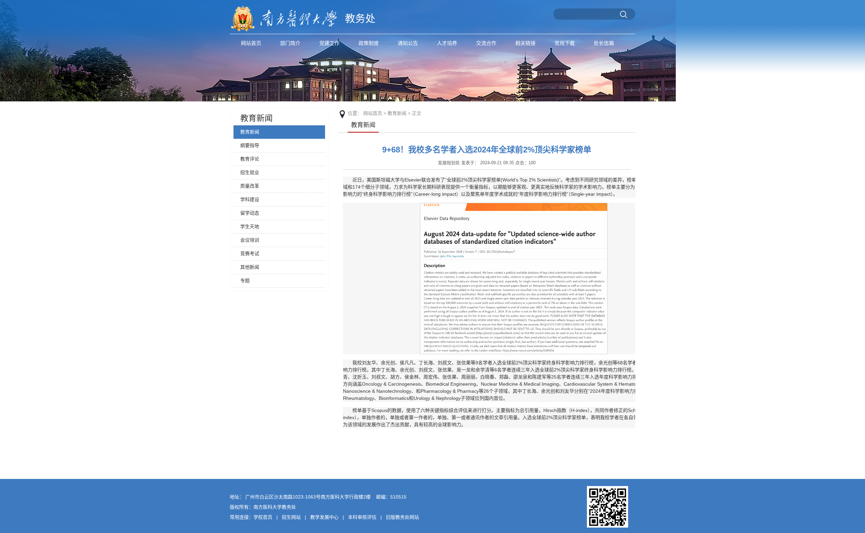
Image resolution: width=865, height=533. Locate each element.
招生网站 (291, 517)
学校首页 (262, 517)
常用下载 (564, 43)
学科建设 (249, 199)
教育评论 (249, 159)
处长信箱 (604, 43)
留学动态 (249, 213)
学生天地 (249, 226)
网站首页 (251, 43)
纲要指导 (249, 145)
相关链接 (525, 43)
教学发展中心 (324, 517)
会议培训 (249, 240)
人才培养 (447, 43)
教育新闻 (256, 118)
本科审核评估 (362, 517)
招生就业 (249, 172)
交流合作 (486, 43)
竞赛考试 (249, 253)
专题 (245, 280)
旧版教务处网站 (402, 517)
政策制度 (369, 43)
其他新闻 (249, 267)
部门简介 (290, 43)
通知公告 (408, 43)
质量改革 (249, 186)
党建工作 (329, 43)
